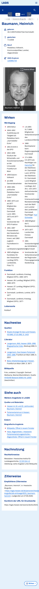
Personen (6, 19)
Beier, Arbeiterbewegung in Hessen (20, 361)
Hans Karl (28, 165)
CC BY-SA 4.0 (24, 461)
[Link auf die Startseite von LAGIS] (12, 3)
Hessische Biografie (19, 19)
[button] (36, 3)
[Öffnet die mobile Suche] (34, 10)
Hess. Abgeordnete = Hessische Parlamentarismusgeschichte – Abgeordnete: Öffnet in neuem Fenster (22, 434)
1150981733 (12, 61)
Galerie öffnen (28, 69)
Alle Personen (33, 19)
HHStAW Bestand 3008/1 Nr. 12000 (17, 378)
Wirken (31, 583)
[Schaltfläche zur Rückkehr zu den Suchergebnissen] (3, 10)
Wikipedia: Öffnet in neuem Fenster (20, 428)
